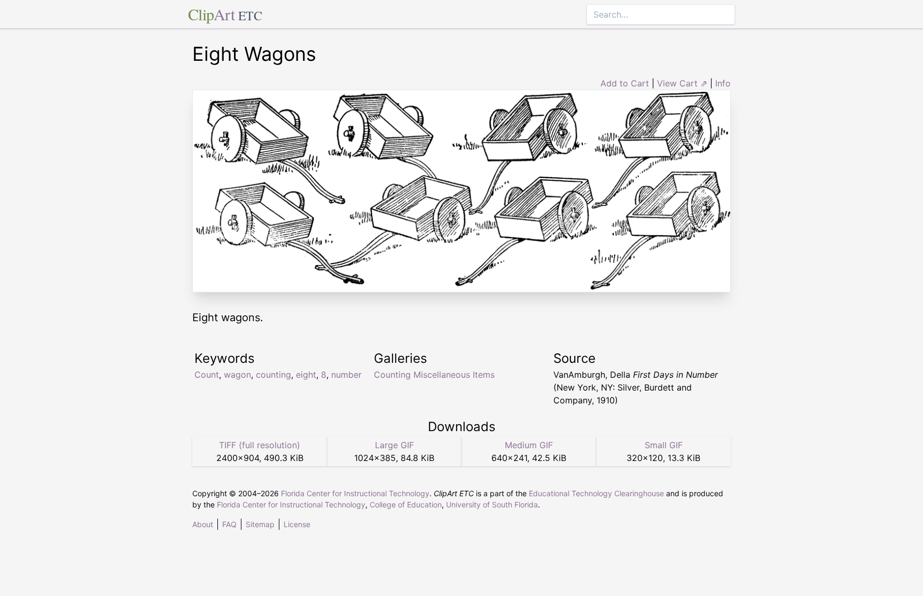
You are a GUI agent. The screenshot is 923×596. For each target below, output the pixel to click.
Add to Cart (624, 83)
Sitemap (260, 524)
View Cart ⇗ (682, 83)
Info (723, 83)
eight (306, 374)
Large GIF (394, 445)
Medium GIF (529, 445)
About (202, 524)
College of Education (406, 504)
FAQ (229, 524)
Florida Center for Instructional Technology (355, 493)
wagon (237, 374)
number (346, 374)
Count (206, 374)
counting (273, 374)
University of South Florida (492, 504)
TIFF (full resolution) (259, 445)
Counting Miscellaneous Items (434, 374)
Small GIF (664, 445)
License (297, 524)
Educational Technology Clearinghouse (596, 493)
